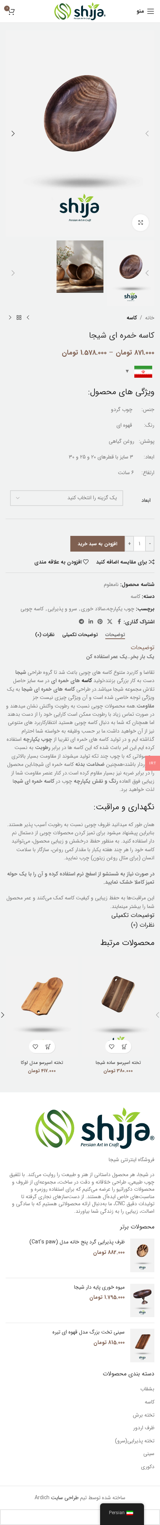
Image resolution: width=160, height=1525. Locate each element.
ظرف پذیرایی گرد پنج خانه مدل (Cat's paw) (77, 1242)
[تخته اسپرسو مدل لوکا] (42, 1006)
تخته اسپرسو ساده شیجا (118, 1063)
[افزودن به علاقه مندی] (111, 1046)
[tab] (115, 635)
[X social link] (110, 622)
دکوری (147, 1467)
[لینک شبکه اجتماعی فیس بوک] (119, 622)
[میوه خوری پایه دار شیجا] (142, 1300)
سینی (148, 1454)
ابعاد (146, 500)
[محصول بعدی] (10, 317)
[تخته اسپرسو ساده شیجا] (118, 1006)
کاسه (132, 318)
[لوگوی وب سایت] (80, 11)
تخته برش (143, 1415)
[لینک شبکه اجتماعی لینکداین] (90, 622)
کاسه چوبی (32, 609)
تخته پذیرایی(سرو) (134, 1441)
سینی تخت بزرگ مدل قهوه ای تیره (88, 1332)
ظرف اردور (143, 1428)
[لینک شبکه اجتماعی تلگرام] (81, 622)
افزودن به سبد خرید (97, 544)
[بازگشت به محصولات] (19, 317)
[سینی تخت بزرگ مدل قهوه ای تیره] (142, 1345)
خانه (149, 318)
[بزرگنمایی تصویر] (140, 222)
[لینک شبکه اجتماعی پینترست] (100, 622)
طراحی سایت (64, 1498)
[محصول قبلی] (27, 317)
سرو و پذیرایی (62, 609)
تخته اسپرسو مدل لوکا (42, 1063)
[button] (147, 133)
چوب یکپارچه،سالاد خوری (107, 609)
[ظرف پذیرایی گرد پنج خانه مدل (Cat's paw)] (142, 1255)
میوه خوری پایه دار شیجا (99, 1287)
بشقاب (147, 1389)
